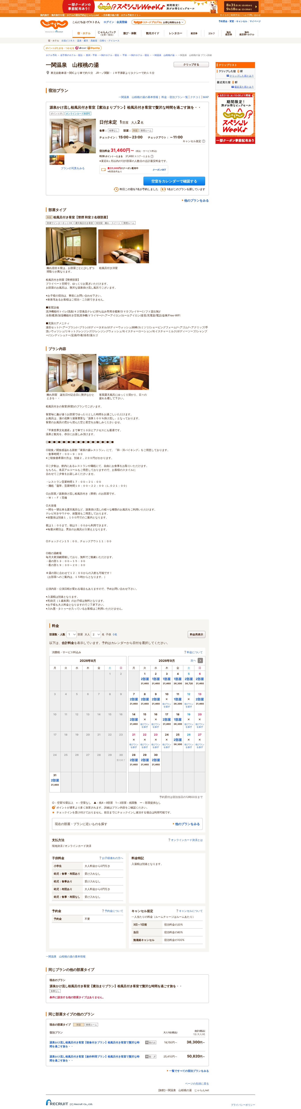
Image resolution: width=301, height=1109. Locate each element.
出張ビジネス (68, 40)
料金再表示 (196, 634)
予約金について (114, 910)
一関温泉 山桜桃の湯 (163, 55)
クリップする (191, 64)
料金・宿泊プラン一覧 (175, 97)
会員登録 (122, 22)
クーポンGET (159, 169)
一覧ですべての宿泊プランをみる (189, 1070)
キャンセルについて (191, 910)
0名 (115, 634)
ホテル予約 (51, 55)
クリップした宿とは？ (242, 75)
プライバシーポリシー (243, 1104)
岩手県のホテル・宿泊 (71, 55)
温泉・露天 (82, 40)
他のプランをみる (196, 200)
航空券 (194, 33)
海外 (228, 33)
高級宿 (94, 40)
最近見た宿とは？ (244, 86)
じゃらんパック (107, 33)
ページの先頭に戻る (197, 1083)
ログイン (109, 22)
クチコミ (195, 97)
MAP (206, 97)
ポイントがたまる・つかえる (60, 48)
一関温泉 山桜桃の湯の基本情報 (138, 97)
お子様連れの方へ (112, 858)
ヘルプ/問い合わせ (251, 15)
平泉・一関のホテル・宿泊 (136, 55)
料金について (195, 652)
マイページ (255, 21)
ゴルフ (211, 33)
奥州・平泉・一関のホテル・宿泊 (102, 55)
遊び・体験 (129, 33)
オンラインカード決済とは (187, 840)
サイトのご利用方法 (230, 15)
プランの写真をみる (73, 168)
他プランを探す (166, 705)
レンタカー (175, 33)
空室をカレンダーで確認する (174, 181)
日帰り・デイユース (109, 40)
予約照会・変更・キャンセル (233, 21)
